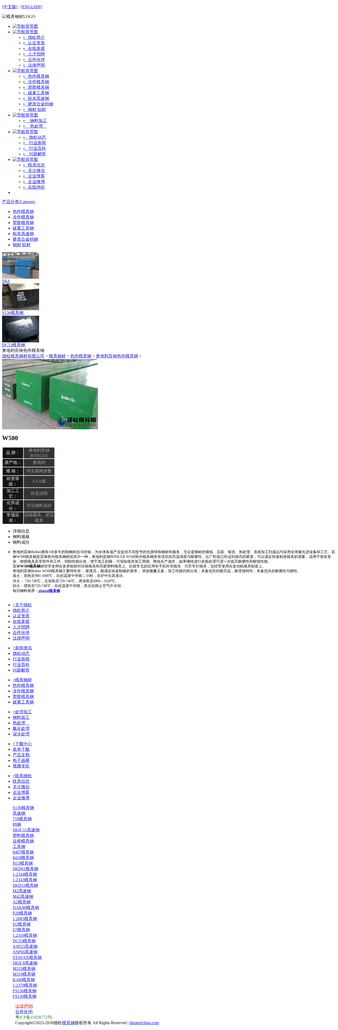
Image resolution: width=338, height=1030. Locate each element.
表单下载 (21, 749)
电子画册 (21, 760)
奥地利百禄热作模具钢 (117, 356)
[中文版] (10, 6)
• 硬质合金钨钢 (38, 104)
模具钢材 (57, 356)
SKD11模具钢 (25, 885)
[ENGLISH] (31, 6)
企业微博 (21, 798)
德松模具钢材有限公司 (23, 356)
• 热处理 (35, 126)
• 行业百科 (34, 148)
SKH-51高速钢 (26, 830)
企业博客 (21, 792)
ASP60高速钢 (25, 952)
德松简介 (21, 610)
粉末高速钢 (23, 233)
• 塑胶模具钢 (36, 87)
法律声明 (21, 638)
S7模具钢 (21, 930)
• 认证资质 (34, 43)
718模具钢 (22, 819)
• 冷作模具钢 (36, 82)
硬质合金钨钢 (25, 239)
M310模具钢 (24, 974)
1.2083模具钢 (25, 918)
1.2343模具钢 (25, 880)
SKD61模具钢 (25, 868)
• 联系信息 (34, 165)
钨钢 (17, 824)
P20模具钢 (22, 913)
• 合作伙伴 (34, 59)
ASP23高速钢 (25, 946)
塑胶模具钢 (23, 222)
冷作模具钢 (23, 217)
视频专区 (21, 766)
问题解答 (21, 670)
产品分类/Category (18, 201)
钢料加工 (21, 717)
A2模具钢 (22, 902)
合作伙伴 (21, 632)
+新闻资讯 (22, 648)
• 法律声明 (34, 65)
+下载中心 (22, 744)
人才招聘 (21, 627)
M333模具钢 (24, 968)
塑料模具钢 (23, 835)
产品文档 (21, 755)
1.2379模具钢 (25, 985)
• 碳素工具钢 (36, 93)
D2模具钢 (22, 924)
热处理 (21, 723)
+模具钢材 (22, 680)
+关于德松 (22, 605)
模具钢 (68, 1022)
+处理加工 (22, 712)
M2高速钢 (22, 891)
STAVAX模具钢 (27, 957)
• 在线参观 (34, 48)
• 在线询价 (34, 187)
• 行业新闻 (34, 143)
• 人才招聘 (34, 54)
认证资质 (21, 616)
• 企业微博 (34, 181)
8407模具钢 (23, 852)
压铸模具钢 (23, 841)
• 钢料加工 (35, 120)
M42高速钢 (23, 896)
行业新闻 (21, 659)
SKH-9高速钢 (25, 963)
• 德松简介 (34, 37)
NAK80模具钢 (26, 907)
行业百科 (21, 664)
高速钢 (19, 813)
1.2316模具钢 (25, 935)
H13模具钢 (23, 863)
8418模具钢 (23, 857)
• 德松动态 (34, 137)
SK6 (6, 281)
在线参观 (21, 621)
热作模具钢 (23, 211)
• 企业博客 (34, 176)
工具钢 (19, 846)
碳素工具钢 (23, 228)
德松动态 (21, 653)
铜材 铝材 (22, 245)
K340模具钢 (24, 979)
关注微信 (21, 787)
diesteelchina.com (144, 1022)
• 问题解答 (34, 154)
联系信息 (21, 781)
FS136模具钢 (24, 991)
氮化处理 (21, 728)
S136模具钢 (13, 312)
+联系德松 (22, 775)
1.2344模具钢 (25, 874)
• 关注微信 (34, 170)
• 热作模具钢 (36, 76)
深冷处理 (21, 734)
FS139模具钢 (24, 996)
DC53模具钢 (13, 345)
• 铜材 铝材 (34, 109)
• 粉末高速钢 (36, 98)
